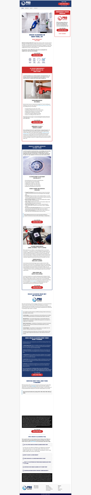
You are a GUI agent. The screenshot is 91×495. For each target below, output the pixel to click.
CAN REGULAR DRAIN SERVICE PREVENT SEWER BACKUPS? (36, 470)
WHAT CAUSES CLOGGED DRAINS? (31, 454)
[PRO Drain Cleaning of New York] (26, 3)
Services (27, 8)
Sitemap (59, 490)
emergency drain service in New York (44, 105)
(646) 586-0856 (33, 441)
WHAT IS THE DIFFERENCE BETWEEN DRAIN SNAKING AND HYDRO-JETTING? (37, 463)
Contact (36, 8)
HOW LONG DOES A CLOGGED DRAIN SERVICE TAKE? (35, 458)
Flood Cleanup (48, 490)
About (31, 8)
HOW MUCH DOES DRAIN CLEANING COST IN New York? (35, 466)
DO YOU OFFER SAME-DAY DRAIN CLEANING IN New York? (36, 444)
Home (22, 8)
